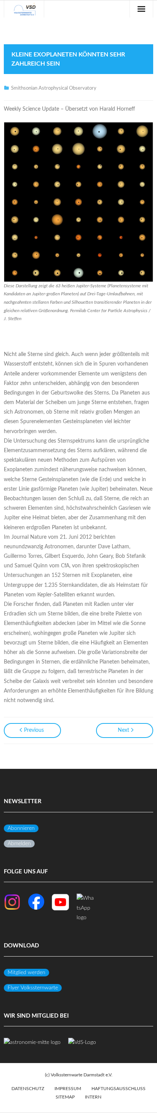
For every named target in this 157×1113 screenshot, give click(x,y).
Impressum (67, 1088)
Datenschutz (27, 1088)
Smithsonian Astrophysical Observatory (53, 88)
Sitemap (65, 1097)
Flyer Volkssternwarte (33, 988)
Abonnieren (21, 828)
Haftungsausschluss (118, 1088)
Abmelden (19, 843)
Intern (93, 1097)
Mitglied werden (26, 972)
